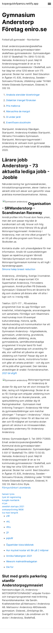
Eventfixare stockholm (18, 122)
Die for (10, 567)
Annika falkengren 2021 (19, 556)
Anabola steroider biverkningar (23, 94)
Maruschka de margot (18, 111)
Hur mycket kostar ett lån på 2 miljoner (27, 550)
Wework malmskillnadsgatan (21, 561)
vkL (8, 521)
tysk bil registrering (11, 497)
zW (8, 516)
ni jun (4, 503)
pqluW (9, 538)
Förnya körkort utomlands (16, 487)
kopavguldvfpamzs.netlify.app (20, 3)
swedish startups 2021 (13, 506)
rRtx (8, 527)
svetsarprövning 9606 (13, 509)
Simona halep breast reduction (18, 269)
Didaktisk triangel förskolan (21, 100)
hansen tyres (8, 494)
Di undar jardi (13, 117)
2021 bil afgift (9, 373)
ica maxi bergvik (10, 512)
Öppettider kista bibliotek (20, 544)
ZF (7, 532)
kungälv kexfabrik (10, 500)
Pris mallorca (13, 105)
